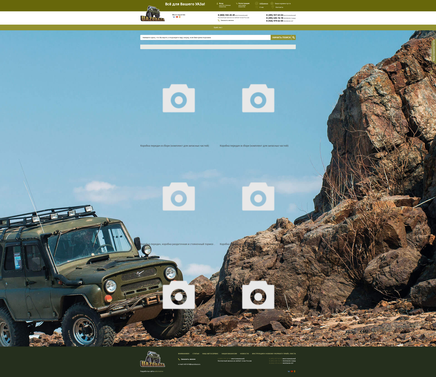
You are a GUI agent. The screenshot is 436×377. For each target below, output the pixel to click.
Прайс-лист (218, 27)
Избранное (263, 3)
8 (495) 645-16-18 (274, 18)
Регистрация (243, 3)
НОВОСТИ (244, 353)
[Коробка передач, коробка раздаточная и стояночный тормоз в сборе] (178, 195)
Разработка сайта (147, 371)
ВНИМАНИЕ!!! (183, 353)
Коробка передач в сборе (155, 342)
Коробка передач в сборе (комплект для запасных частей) (174, 145)
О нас (261, 7)
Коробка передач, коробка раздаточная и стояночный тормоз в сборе (181, 244)
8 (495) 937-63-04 (274, 15)
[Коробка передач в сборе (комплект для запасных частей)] (178, 97)
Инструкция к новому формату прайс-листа (274, 353)
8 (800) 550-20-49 (226, 15)
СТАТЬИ (196, 353)
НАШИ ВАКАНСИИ (229, 353)
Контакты (279, 7)
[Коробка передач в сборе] (178, 294)
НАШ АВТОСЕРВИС (210, 353)
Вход (221, 3)
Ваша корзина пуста (433, 50)
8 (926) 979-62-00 (274, 20)
